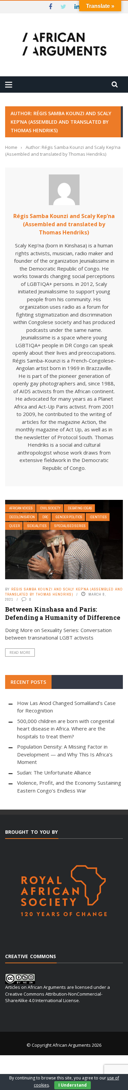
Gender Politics (69, 517)
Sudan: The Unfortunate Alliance (54, 772)
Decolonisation (22, 517)
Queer (14, 526)
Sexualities (37, 526)
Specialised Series (70, 526)
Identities (98, 517)
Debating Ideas (80, 508)
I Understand (72, 1085)
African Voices (21, 508)
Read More (20, 652)
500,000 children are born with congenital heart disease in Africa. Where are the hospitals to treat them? (65, 729)
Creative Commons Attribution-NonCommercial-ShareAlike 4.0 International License (53, 997)
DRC (45, 517)
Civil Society (50, 508)
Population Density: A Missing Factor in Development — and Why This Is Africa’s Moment (65, 754)
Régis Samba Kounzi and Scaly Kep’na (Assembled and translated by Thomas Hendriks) (64, 224)
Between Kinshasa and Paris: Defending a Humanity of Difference (62, 613)
